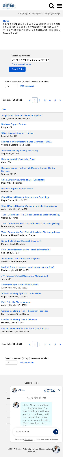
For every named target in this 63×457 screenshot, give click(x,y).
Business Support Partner (13, 124)
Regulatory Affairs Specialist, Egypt (18, 159)
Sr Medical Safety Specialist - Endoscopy (21, 293)
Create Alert (28, 86)
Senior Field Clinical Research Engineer (20, 258)
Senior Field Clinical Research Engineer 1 (21, 241)
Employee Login (53, 13)
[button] (59, 6)
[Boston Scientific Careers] (8, 5)
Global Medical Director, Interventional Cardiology (25, 197)
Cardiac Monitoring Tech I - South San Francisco (24, 311)
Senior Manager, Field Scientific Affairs (20, 284)
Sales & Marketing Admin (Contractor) (19, 150)
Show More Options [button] (21, 64)
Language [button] (23, 13)
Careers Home (31, 383)
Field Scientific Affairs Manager (16, 302)
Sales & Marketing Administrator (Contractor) (23, 180)
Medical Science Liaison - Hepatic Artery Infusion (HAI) (27, 267)
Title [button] (3, 109)
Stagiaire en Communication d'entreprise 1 (22, 115)
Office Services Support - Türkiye (17, 133)
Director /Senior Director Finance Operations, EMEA (26, 141)
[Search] (51, 6)
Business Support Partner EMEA (17, 188)
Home (6, 21)
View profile (37, 13)
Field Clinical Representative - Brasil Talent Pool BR (26, 249)
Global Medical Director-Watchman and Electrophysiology (29, 206)
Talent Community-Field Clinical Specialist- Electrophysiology (30, 214)
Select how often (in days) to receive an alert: (27, 81)
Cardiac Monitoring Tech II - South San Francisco (25, 328)
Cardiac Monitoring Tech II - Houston (19, 319)
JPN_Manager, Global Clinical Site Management (24, 276)
